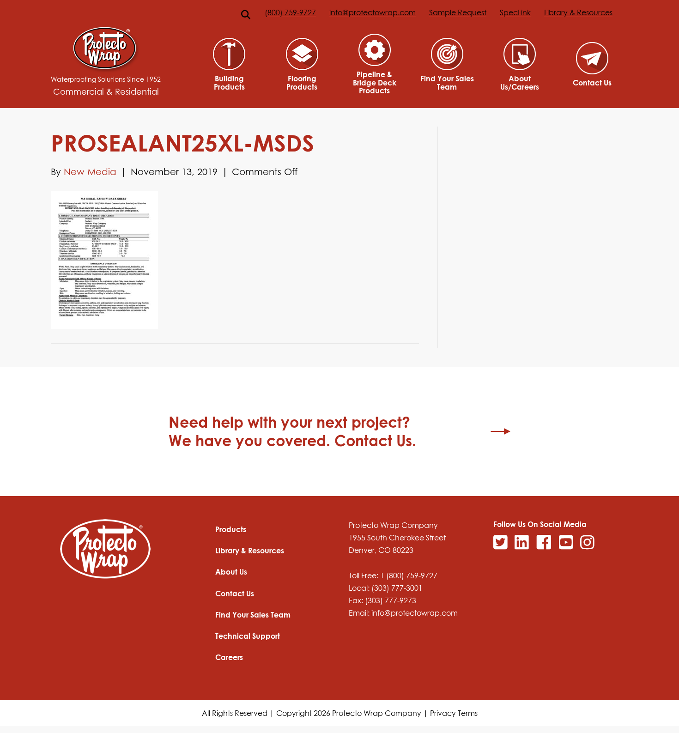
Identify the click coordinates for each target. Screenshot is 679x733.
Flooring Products (301, 82)
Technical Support (247, 636)
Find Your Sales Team (447, 82)
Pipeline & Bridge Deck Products (374, 82)
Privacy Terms (454, 713)
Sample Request (457, 12)
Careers (229, 657)
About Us (231, 571)
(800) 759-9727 (290, 12)
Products (230, 529)
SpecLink (515, 12)
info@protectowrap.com (372, 12)
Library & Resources (578, 12)
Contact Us (592, 82)
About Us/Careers (519, 82)
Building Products (229, 82)
